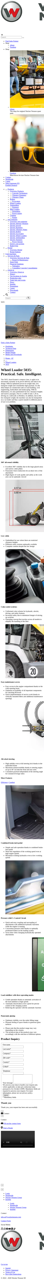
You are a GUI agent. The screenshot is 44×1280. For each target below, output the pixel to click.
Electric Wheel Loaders (18, 236)
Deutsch (14, 185)
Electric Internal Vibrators (19, 224)
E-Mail (6, 1067)
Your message (8, 1083)
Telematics (16, 266)
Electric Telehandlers (17, 238)
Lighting (13, 215)
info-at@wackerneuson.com (11, 1217)
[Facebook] (7, 1229)
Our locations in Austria (18, 276)
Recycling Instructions (13, 1274)
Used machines (10, 254)
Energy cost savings (17, 244)
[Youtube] (10, 1229)
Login (7, 1193)
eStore (12, 45)
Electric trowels (15, 226)
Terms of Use (10, 1272)
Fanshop (13, 47)
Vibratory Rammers (19, 195)
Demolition (16, 211)
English (8, 185)
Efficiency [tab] (4, 782)
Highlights (9, 346)
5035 (7, 364)
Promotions (14, 286)
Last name (7, 1049)
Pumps (14, 217)
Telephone (6, 1071)
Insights (12, 284)
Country (6, 1062)
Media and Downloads (13, 354)
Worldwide (9, 179)
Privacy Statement (11, 1270)
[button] (12, 183)
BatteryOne (14, 246)
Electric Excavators (17, 234)
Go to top (4, 1264)
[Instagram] (5, 1229)
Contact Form (6, 1221)
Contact (8, 177)
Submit (6, 1095)
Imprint (8, 1268)
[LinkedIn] (12, 1229)
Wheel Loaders (15, 203)
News (12, 282)
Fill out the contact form (12, 1123)
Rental (10, 248)
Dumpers (15, 207)
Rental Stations (15, 252)
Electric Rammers (16, 228)
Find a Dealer (8, 1128)
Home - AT (9, 358)
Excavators (16, 201)
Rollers (12, 199)
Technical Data (10, 348)
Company (7, 1053)
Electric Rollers (15, 232)
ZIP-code (6, 1058)
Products (11, 189)
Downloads (14, 290)
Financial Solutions (17, 264)
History (12, 274)
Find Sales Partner (11, 41)
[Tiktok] (15, 1229)
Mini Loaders (15, 209)
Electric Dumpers (16, 240)
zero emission (12, 219)
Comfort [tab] (12, 782)
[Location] (2, 1229)
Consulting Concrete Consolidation (24, 268)
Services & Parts (13, 256)
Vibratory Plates (18, 197)
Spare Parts (14, 262)
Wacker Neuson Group (13, 1197)
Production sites (15, 278)
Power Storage (17, 242)
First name (6, 1045)
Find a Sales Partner (8, 343)
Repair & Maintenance (20, 260)
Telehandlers (14, 205)
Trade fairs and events (17, 280)
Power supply (17, 213)
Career (7, 181)
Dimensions (9, 350)
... (6, 360)
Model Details (10, 352)
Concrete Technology (20, 193)
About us (11, 270)
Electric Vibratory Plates (18, 230)
